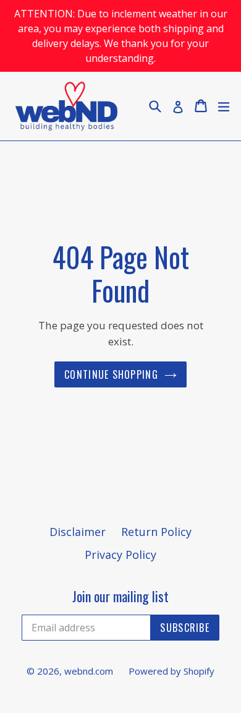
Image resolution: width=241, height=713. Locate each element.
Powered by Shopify (171, 671)
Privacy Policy (120, 554)
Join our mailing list (120, 596)
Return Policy (156, 531)
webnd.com (88, 671)
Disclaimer (77, 531)
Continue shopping (111, 374)
